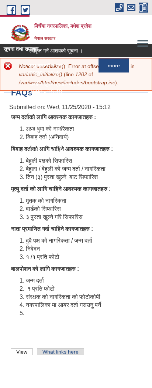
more (113, 65)
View (24, 352)
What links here (60, 352)
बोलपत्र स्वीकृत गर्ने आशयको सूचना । (46, 51)
